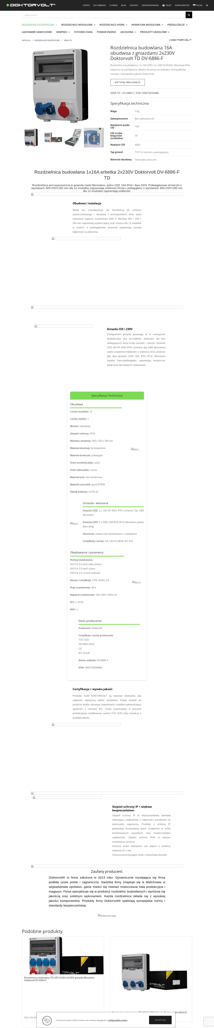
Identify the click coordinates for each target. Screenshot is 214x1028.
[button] (160, 1020)
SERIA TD (115, 93)
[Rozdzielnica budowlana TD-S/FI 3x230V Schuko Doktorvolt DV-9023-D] (151, 972)
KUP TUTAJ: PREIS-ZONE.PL (127, 82)
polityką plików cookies (117, 1020)
